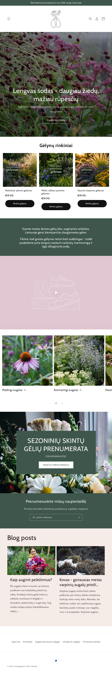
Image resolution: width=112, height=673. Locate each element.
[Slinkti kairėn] (49, 403)
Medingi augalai (12, 390)
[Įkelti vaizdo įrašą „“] (56, 292)
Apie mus (16, 641)
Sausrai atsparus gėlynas (91, 190)
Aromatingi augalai (66, 390)
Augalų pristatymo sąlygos (47, 641)
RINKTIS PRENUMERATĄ (56, 465)
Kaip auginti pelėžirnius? (31, 579)
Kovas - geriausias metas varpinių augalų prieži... (81, 582)
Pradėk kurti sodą (56, 120)
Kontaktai (27, 641)
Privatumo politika (91, 641)
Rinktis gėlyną (19, 203)
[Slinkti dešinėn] (62, 403)
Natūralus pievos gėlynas (18, 190)
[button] (9, 19)
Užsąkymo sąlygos (71, 641)
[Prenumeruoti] (79, 517)
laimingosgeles (20, 666)
